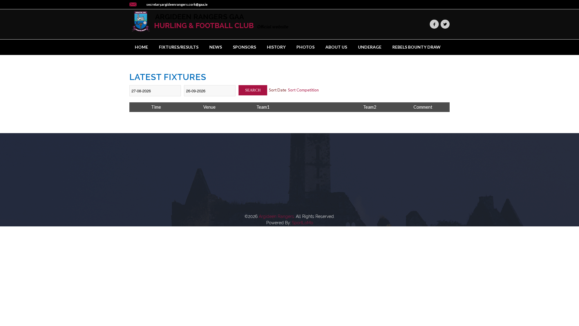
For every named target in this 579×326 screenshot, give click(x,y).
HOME (141, 47)
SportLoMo (302, 222)
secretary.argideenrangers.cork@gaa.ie (176, 4)
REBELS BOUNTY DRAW (416, 47)
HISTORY (276, 47)
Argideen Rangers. (277, 216)
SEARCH (253, 90)
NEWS (215, 47)
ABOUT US (336, 47)
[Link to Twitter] (445, 24)
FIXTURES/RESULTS (178, 47)
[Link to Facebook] (434, 24)
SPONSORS (244, 47)
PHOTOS (305, 47)
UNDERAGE (369, 47)
